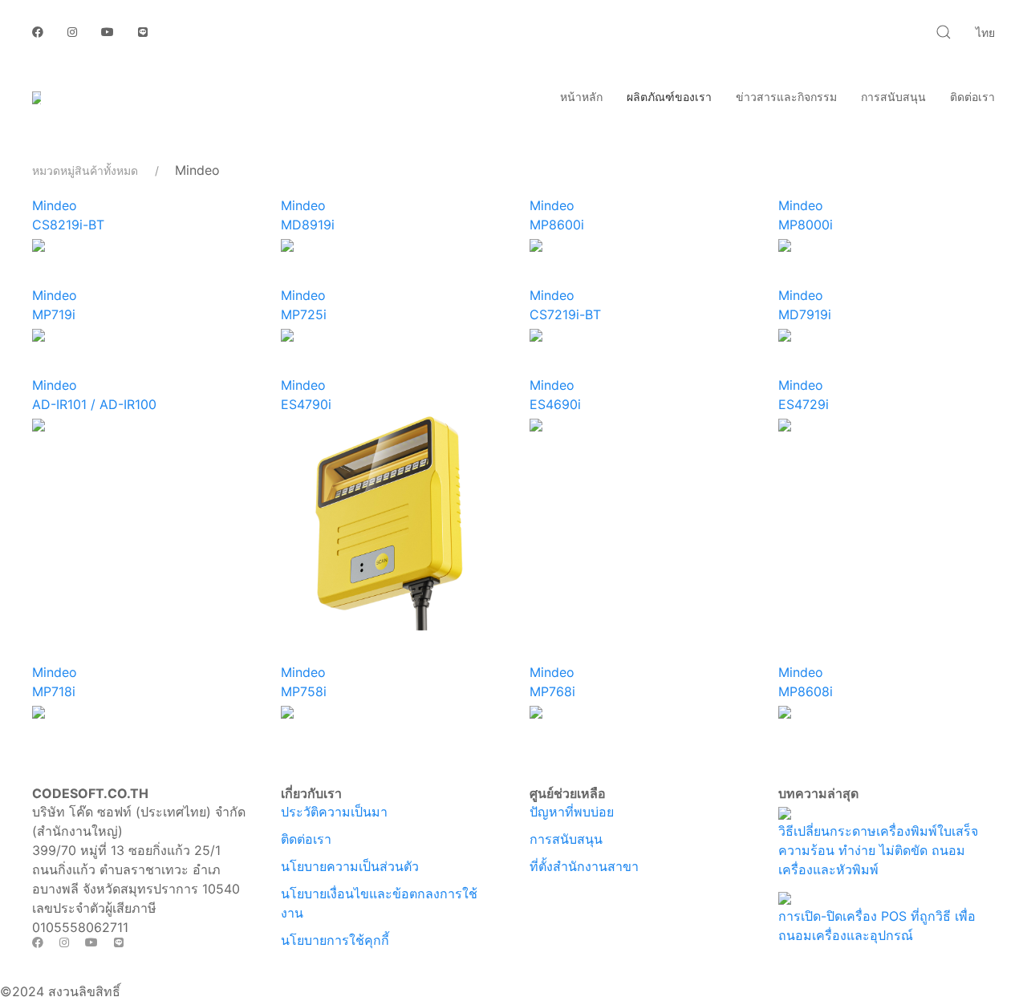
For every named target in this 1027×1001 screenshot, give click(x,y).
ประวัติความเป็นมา (334, 812)
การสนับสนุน (893, 96)
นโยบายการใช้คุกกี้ (335, 940)
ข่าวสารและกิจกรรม (786, 96)
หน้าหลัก (581, 96)
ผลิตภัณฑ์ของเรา (669, 96)
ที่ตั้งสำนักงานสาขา (584, 866)
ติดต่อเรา (972, 96)
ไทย (985, 32)
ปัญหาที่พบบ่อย (572, 812)
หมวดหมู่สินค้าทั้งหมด (85, 170)
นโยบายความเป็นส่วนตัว (350, 866)
